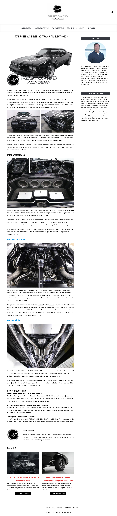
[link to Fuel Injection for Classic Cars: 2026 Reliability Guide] (23, 463)
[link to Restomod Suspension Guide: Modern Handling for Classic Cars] (58, 463)
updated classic (12, 95)
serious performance (50, 376)
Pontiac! (51, 305)
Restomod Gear (26, 28)
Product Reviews (58, 28)
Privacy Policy (50, 508)
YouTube (75, 508)
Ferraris (40, 305)
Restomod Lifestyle (42, 28)
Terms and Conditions (64, 508)
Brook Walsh (28, 430)
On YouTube (92, 28)
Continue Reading (23, 493)
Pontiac (28, 140)
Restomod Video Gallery (75, 28)
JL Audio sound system (65, 229)
